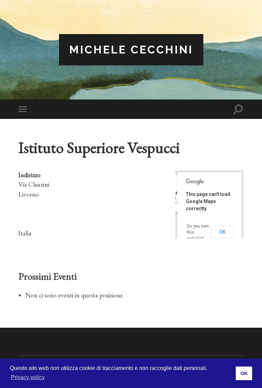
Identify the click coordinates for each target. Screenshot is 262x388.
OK (222, 232)
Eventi (176, 202)
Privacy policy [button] (28, 377)
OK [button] (244, 373)
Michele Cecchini (131, 49)
